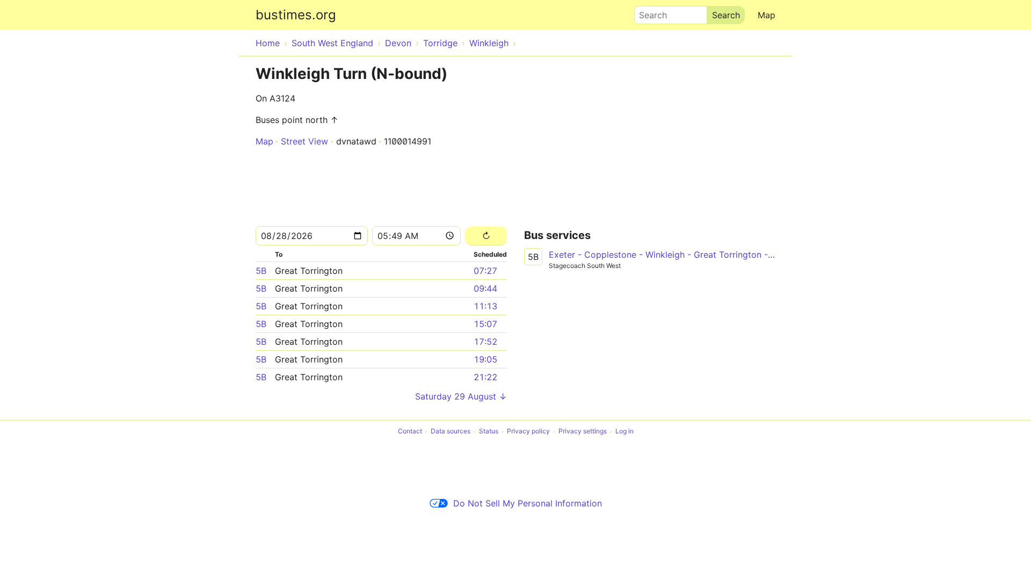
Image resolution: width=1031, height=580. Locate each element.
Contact (410, 431)
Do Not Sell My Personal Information (527, 503)
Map (766, 15)
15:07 (485, 323)
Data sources (450, 431)
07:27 (485, 270)
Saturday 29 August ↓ (461, 396)
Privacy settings (582, 431)
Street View (304, 141)
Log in (624, 431)
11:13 (485, 306)
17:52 (485, 341)
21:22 (485, 377)
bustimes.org (296, 15)
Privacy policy (528, 431)
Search (648, 12)
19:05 (485, 359)
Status (488, 431)
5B (261, 270)
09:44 (485, 288)
